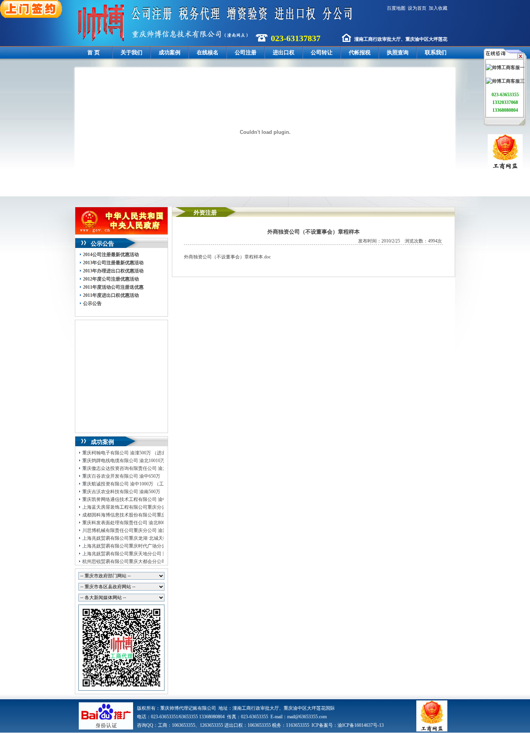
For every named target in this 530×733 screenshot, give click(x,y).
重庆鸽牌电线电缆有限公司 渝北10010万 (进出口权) (135, 460)
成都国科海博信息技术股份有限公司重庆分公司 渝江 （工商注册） (151, 515)
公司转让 (322, 52)
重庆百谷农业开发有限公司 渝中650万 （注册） (131, 476)
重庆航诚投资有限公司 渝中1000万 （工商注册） (132, 484)
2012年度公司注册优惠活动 (111, 279)
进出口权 (283, 52)
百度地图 (396, 8)
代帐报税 (360, 52)
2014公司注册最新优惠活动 (111, 254)
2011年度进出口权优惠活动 (111, 295)
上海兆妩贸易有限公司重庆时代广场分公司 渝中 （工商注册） (146, 546)
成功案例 (169, 52)
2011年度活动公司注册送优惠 (113, 287)
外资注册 (205, 213)
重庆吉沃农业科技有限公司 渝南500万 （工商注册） (135, 491)
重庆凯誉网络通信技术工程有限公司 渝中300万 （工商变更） (145, 499)
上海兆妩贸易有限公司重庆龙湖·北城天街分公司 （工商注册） (147, 538)
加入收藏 (438, 8)
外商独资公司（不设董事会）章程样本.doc (227, 257)
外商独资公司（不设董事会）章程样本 (313, 232)
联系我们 (436, 52)
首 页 (93, 52)
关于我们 (131, 52)
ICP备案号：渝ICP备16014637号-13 (348, 725)
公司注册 (245, 52)
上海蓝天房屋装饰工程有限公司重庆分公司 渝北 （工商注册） (146, 507)
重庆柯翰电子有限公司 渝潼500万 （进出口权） (131, 453)
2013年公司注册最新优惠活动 (113, 262)
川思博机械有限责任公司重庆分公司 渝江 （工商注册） (139, 530)
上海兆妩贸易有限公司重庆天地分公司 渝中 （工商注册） (141, 553)
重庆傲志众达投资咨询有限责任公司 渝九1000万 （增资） (141, 468)
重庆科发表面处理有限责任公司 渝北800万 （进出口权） (140, 522)
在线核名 (207, 52)
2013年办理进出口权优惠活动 (113, 271)
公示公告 (92, 303)
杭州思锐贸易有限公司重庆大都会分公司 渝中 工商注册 (139, 561)
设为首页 (417, 8)
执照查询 (398, 52)
